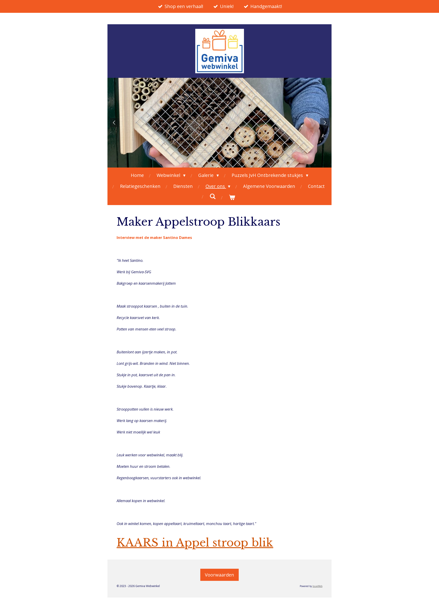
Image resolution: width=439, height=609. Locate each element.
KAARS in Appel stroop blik (195, 542)
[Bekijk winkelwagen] (232, 197)
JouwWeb (317, 586)
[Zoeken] (213, 196)
